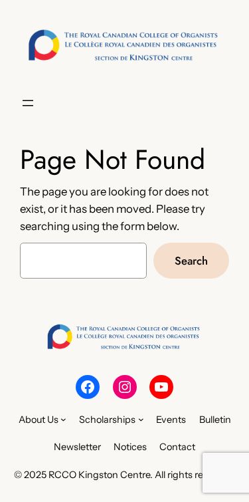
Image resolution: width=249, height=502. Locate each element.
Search (191, 261)
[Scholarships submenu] (141, 419)
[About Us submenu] (63, 419)
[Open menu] (28, 103)
